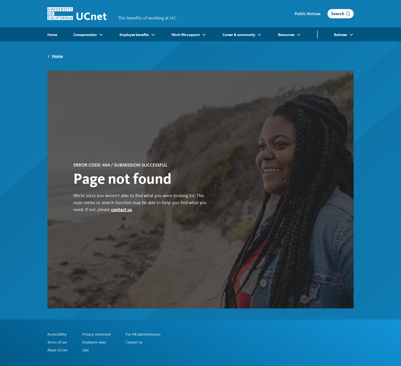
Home (57, 56)
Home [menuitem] (52, 35)
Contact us (134, 342)
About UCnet (57, 350)
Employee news (94, 342)
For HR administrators (143, 334)
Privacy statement (96, 334)
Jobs (85, 350)
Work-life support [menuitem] (185, 35)
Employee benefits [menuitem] (134, 35)
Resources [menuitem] (286, 35)
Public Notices (307, 13)
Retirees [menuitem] (340, 35)
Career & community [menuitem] (239, 35)
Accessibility (57, 334)
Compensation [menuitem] (85, 35)
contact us (121, 209)
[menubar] (200, 34)
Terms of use (57, 342)
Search (337, 13)
